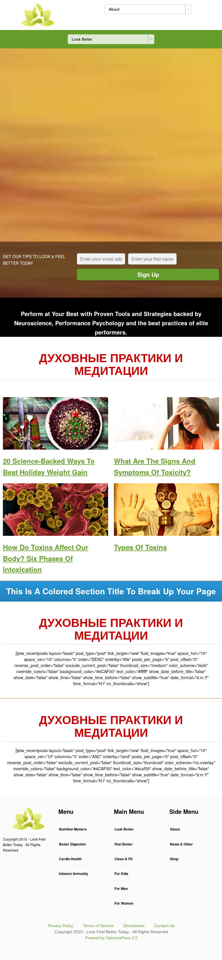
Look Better (124, 829)
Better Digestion (72, 844)
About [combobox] (114, 9)
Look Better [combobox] (82, 39)
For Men (121, 888)
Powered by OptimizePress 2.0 (111, 938)
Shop (174, 858)
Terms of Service (98, 925)
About (175, 829)
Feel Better (123, 844)
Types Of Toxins (140, 547)
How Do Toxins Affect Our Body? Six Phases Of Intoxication (45, 558)
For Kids (121, 873)
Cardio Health (70, 858)
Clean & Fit (123, 858)
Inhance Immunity (73, 873)
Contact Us (164, 925)
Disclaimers (134, 925)
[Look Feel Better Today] (37, 13)
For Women (123, 903)
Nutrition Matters (73, 829)
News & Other (181, 844)
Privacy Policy (60, 925)
